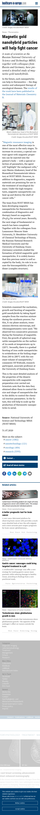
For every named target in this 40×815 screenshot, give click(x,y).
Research (6, 657)
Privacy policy (7, 706)
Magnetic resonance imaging (17, 142)
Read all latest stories (15, 465)
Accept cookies (20, 809)
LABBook (5, 668)
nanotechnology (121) (16, 443)
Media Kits (6, 692)
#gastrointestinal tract (18, 583)
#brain (12, 532)
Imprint (5, 708)
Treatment (6, 650)
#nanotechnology (32, 532)
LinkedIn (5, 683)
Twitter (5, 679)
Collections (6, 663)
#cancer (17, 532)
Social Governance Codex (12, 704)
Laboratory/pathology (10, 648)
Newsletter (6, 694)
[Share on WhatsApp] (20, 474)
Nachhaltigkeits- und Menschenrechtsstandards (12, 700)
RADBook (6, 666)
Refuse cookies (20, 803)
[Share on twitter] (9, 474)
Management (7, 653)
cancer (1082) (12, 439)
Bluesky (5, 681)
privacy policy (18, 796)
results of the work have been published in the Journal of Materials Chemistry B (19, 93)
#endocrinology (24, 631)
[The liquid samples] (20, 286)
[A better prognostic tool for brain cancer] (20, 498)
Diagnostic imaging (9, 645)
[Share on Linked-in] (14, 474)
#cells (23, 532)
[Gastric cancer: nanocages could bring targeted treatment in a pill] (20, 547)
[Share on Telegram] (25, 474)
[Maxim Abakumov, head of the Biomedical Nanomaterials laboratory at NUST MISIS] (20, 117)
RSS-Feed (6, 686)
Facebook (6, 676)
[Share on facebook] (4, 474)
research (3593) (13, 451)
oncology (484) (12, 447)
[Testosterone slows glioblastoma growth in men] (20, 599)
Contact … (10, 458)
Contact (5, 696)
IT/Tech (5, 655)
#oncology (34, 631)
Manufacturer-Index (10, 670)
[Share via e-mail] (30, 474)
